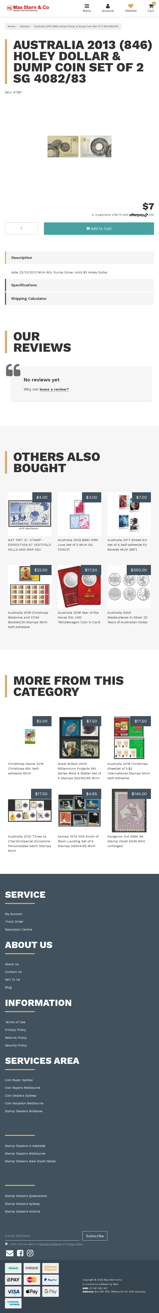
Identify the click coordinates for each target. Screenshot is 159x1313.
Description (21, 257)
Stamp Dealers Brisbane (23, 1111)
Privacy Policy (15, 1030)
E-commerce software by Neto (100, 1284)
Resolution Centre (18, 929)
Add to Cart (101, 228)
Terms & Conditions (50, 1244)
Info (151, 214)
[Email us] (9, 1252)
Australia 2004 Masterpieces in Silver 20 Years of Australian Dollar (127, 617)
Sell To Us (12, 979)
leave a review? (54, 389)
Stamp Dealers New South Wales (30, 1161)
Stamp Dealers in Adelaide (25, 1146)
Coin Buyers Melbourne (22, 1088)
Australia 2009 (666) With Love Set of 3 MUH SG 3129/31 (78, 544)
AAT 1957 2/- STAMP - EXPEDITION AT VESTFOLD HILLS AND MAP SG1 (29, 544)
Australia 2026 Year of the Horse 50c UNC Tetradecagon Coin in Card (79, 617)
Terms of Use (15, 1022)
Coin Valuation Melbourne (24, 1103)
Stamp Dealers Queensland (26, 1196)
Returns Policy (16, 1038)
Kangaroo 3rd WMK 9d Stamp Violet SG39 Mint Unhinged (126, 841)
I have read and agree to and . (46, 1244)
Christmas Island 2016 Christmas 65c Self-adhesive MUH (25, 768)
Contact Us (13, 972)
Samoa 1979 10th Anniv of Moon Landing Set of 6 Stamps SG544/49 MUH (78, 841)
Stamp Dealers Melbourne (25, 1153)
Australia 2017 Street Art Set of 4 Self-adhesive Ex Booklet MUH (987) (127, 544)
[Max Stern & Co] (28, 8)
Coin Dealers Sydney (20, 1095)
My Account (13, 914)
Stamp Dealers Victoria (22, 1211)
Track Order (14, 922)
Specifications (24, 285)
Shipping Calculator (29, 298)
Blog (8, 987)
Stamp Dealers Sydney (22, 1204)
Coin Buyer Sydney (19, 1080)
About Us (12, 964)
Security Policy (16, 1045)
